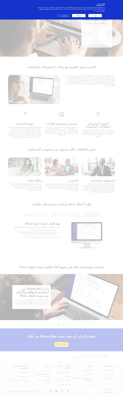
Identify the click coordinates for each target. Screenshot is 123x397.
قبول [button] (95, 15)
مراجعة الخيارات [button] (65, 15)
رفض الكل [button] (78, 15)
